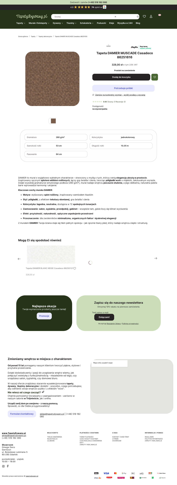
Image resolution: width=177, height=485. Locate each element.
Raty (81, 443)
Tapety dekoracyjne (45, 36)
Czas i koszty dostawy (89, 439)
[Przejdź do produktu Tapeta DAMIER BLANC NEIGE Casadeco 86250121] (51, 255)
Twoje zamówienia (54, 437)
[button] (138, 17)
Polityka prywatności (154, 439)
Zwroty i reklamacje (88, 445)
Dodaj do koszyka (121, 77)
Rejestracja (52, 439)
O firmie (115, 439)
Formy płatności (86, 437)
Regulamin (149, 437)
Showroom (116, 441)
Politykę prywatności (130, 324)
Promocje (44, 316)
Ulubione (51, 441)
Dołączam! (104, 317)
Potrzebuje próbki (123, 88)
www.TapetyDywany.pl (14, 433)
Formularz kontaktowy (21, 414)
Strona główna (23, 36)
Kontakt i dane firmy (120, 437)
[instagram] (3, 466)
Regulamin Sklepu (114, 324)
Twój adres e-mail (100, 312)
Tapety (33, 36)
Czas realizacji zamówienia (91, 441)
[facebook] (7, 466)
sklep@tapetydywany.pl (52, 414)
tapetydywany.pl (32, 476)
